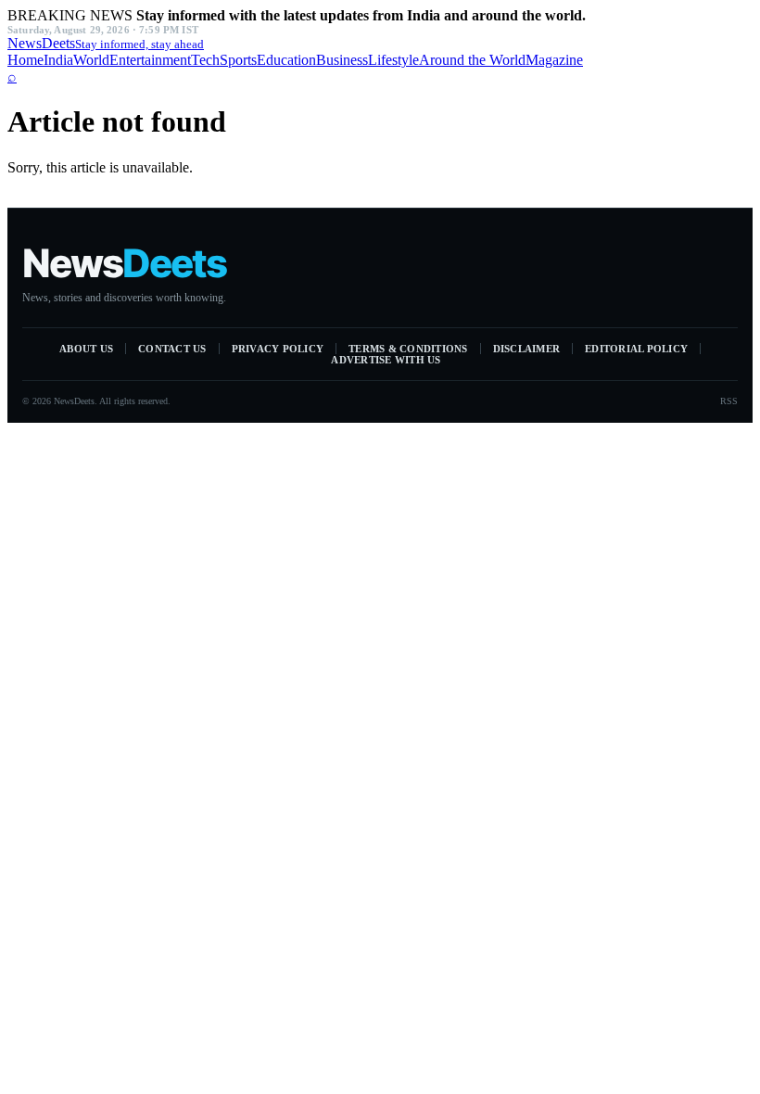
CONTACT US (172, 348)
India (58, 60)
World (91, 60)
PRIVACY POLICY (278, 348)
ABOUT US (86, 348)
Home (25, 60)
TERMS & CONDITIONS (408, 348)
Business (342, 60)
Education (286, 60)
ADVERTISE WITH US (385, 359)
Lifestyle (393, 60)
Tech (205, 60)
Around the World (472, 60)
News (105, 43)
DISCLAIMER (527, 348)
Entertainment (150, 60)
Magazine (554, 60)
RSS (729, 401)
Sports (238, 60)
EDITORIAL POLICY (636, 348)
